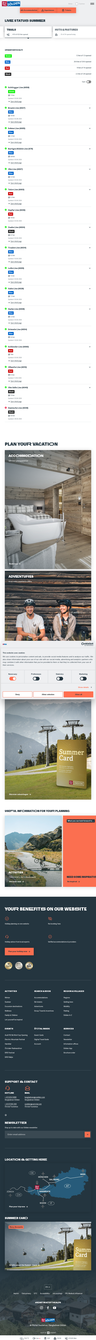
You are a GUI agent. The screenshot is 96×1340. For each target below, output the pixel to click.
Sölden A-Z (68, 1015)
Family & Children (11, 1015)
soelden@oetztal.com (33, 1104)
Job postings (57, 1293)
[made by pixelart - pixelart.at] (48, 1333)
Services (69, 1029)
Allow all (78, 694)
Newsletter (68, 1039)
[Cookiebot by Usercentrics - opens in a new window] (83, 644)
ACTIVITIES (11, 991)
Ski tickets (38, 1002)
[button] (48, 1286)
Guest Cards (39, 1035)
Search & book (42, 991)
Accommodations (41, 998)
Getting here (68, 1002)
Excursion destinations (13, 1006)
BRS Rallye (9, 1057)
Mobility (67, 1006)
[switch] (36, 679)
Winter (7, 998)
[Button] (87, 1134)
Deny (17, 694)
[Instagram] (41, 1308)
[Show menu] (92, 4)
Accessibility (45, 1293)
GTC (35, 1293)
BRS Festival (9, 1053)
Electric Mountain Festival (15, 1039)
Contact (67, 1035)
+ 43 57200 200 (11, 1104)
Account (37, 1044)
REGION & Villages (74, 991)
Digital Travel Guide (41, 1039)
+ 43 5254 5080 (11, 1097)
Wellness (8, 1011)
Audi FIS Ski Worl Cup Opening (16, 1035)
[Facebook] (48, 1308)
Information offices (71, 1044)
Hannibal (8, 1044)
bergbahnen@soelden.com (35, 1097)
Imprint (16, 1293)
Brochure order (69, 1053)
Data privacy (26, 1293)
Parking (66, 1011)
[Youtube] (54, 1308)
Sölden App (68, 1048)
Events (9, 1029)
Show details (83, 687)
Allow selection (48, 694)
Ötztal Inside (42, 1029)
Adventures (38, 1006)
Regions (67, 998)
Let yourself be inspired (13, 1020)
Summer (8, 1002)
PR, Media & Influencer (74, 1293)
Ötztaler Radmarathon (13, 1048)
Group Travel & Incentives (44, 1011)
